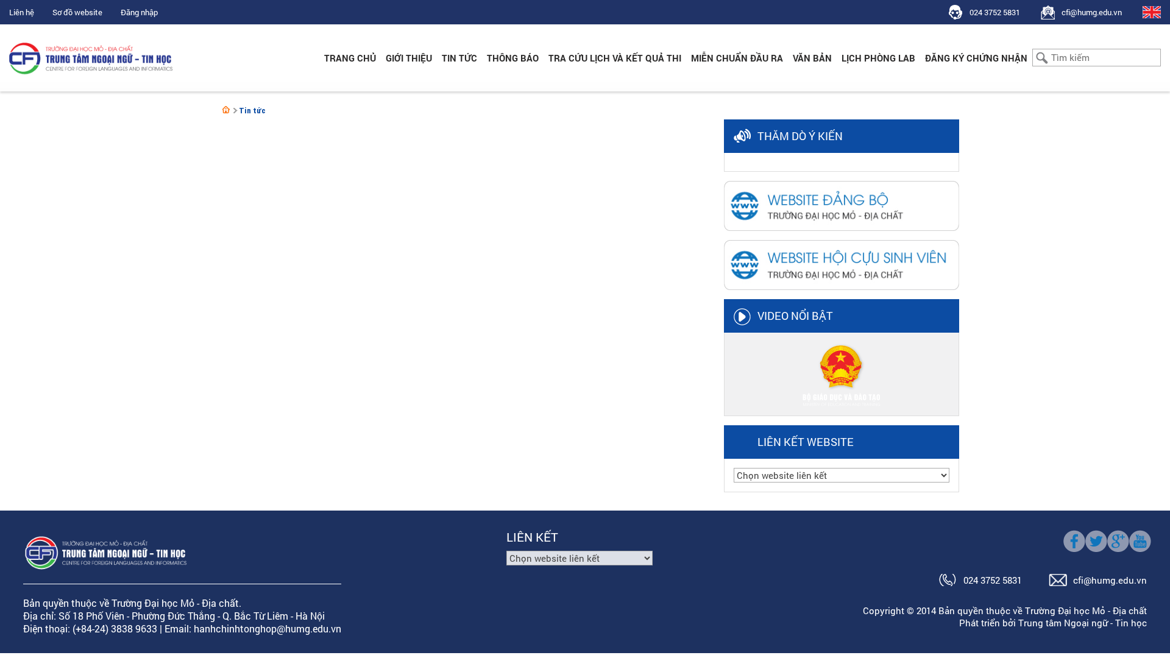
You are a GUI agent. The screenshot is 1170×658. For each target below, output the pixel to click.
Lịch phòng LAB (878, 58)
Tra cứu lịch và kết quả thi (614, 58)
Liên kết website (805, 441)
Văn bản (812, 58)
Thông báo (513, 58)
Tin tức (459, 58)
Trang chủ (350, 58)
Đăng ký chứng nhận (976, 58)
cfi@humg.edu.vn (1092, 12)
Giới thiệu (409, 58)
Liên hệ (21, 12)
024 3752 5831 (995, 12)
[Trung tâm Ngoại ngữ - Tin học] (226, 109)
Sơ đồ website (77, 12)
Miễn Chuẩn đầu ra (737, 58)
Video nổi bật (795, 315)
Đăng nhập (139, 12)
